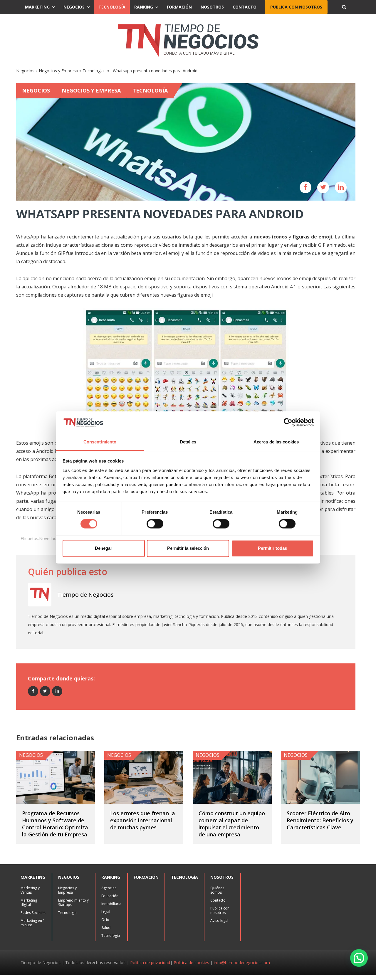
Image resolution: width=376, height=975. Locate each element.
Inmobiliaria (111, 903)
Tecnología (111, 7)
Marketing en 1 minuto (33, 922)
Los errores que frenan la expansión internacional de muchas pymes (142, 820)
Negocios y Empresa (58, 70)
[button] (359, 958)
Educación (109, 895)
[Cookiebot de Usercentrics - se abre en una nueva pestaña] (288, 422)
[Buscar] (344, 7)
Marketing (37, 7)
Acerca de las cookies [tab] (276, 441)
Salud (105, 927)
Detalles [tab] (188, 441)
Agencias (108, 887)
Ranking (143, 7)
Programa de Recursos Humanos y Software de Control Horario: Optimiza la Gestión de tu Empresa (55, 824)
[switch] (155, 524)
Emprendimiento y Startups (73, 902)
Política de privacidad (150, 962)
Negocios (74, 7)
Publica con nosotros (296, 7)
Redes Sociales (33, 912)
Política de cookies (191, 962)
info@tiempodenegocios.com (242, 962)
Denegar (103, 548)
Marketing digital (29, 902)
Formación (179, 7)
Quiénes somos (217, 890)
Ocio (105, 919)
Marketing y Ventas (30, 890)
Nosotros (212, 7)
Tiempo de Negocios (85, 595)
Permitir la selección (188, 548)
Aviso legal (219, 920)
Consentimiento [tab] (99, 441)
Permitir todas (272, 548)
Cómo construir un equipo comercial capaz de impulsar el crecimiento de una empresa (232, 824)
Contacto (244, 7)
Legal (105, 911)
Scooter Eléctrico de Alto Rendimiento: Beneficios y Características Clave (320, 820)
